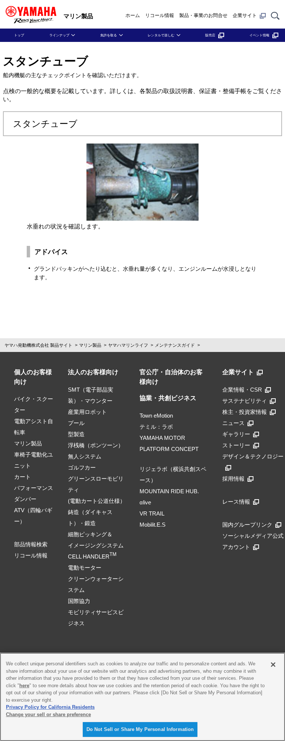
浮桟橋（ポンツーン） (96, 445)
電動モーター (84, 567)
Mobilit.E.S (153, 524)
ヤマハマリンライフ (128, 345)
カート (22, 477)
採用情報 (233, 478)
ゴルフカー (82, 467)
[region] (142, 697)
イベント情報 (259, 35)
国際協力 (79, 601)
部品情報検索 (31, 544)
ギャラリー (236, 434)
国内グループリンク (247, 524)
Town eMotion (156, 415)
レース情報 (236, 501)
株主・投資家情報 (244, 412)
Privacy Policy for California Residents (50, 707)
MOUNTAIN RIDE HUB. (169, 491)
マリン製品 (90, 345)
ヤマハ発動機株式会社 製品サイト (38, 345)
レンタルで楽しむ (161, 35)
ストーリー (236, 445)
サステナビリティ (244, 401)
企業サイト (245, 15)
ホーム (132, 15)
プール (76, 423)
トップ (19, 35)
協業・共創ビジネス (168, 398)
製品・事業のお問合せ (203, 15)
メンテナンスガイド (175, 345)
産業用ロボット (87, 412)
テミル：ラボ (156, 427)
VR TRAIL (152, 513)
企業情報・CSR (242, 389)
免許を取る (108, 35)
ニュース (233, 423)
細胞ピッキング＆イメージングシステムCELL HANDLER (96, 545)
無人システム (84, 456)
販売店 (210, 35)
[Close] (273, 664)
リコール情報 (159, 15)
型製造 (76, 434)
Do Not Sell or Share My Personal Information (140, 729)
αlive (145, 502)
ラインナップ (59, 35)
